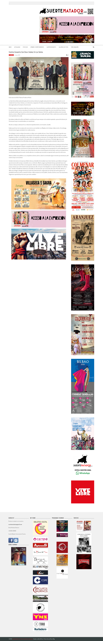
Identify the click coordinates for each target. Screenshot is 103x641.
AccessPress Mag (51, 639)
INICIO (10, 47)
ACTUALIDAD (17, 47)
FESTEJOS (25, 47)
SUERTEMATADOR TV (51, 47)
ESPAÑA (11, 55)
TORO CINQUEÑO (74, 47)
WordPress (41, 639)
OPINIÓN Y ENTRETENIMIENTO (37, 47)
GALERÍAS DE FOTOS (63, 47)
